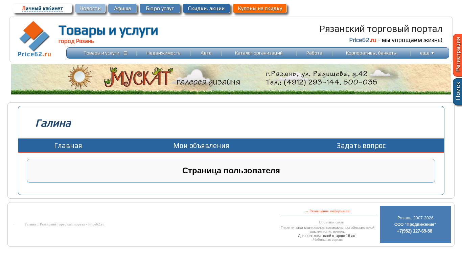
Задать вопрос (361, 145)
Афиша (122, 8)
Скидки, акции (206, 8)
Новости (90, 8)
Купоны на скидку (260, 8)
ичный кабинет (42, 8)
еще (427, 53)
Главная (68, 145)
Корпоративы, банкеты (371, 53)
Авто (206, 53)
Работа (314, 53)
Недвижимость (163, 53)
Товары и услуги (108, 30)
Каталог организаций (259, 53)
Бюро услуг (160, 8)
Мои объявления (201, 145)
